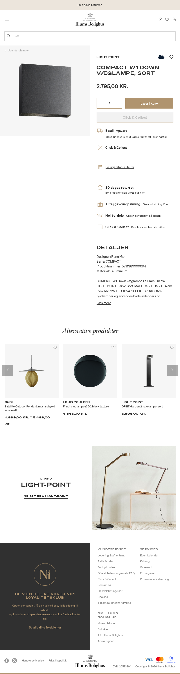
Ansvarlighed (106, 641)
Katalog (145, 561)
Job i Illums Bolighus (110, 635)
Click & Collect (107, 579)
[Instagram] (14, 660)
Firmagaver (147, 573)
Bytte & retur (106, 561)
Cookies (103, 597)
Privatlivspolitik (58, 660)
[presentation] (7, 370)
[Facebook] (6, 660)
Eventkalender (149, 555)
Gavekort (146, 567)
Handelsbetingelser (110, 591)
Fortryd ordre (106, 567)
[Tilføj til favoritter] (55, 348)
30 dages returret (90, 5)
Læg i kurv (149, 103)
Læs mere (104, 303)
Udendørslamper (18, 50)
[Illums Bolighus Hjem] (90, 20)
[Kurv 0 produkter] (174, 19)
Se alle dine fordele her (45, 627)
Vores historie (106, 623)
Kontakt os (104, 585)
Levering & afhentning (112, 555)
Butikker (103, 629)
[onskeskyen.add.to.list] (161, 57)
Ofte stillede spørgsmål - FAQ (116, 573)
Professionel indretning (154, 579)
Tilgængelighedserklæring (114, 603)
